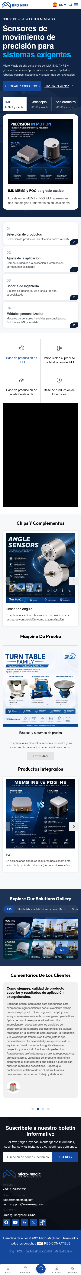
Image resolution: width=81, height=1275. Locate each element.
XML (20, 1251)
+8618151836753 (15, 1189)
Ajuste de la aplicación (23, 258)
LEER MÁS (40, 756)
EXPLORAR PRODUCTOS (20, 86)
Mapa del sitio (63, 1251)
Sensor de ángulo (19, 608)
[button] (73, 581)
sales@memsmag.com (18, 1199)
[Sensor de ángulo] (40, 567)
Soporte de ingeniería (23, 286)
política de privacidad (39, 1251)
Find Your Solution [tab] (56, 86)
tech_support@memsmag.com (23, 1204)
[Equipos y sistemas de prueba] (40, 688)
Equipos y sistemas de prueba (40, 732)
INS (8, 854)
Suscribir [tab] (65, 1157)
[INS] (40, 813)
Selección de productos (24, 234)
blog (11, 1251)
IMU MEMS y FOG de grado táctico (36, 190)
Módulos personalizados (25, 314)
